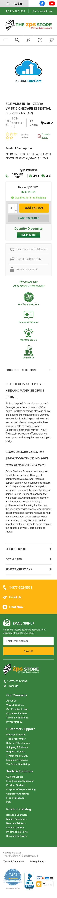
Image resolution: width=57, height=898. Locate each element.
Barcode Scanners (16, 814)
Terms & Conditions (17, 717)
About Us (11, 700)
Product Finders (15, 785)
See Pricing (28, 235)
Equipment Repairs (17, 759)
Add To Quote (29, 218)
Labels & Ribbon (15, 827)
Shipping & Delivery (17, 747)
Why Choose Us (15, 705)
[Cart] (51, 40)
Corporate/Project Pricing (21, 789)
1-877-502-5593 (18, 176)
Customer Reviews (16, 713)
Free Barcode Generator (20, 781)
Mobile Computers (16, 819)
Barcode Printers (16, 823)
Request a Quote (15, 751)
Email (36, 176)
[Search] (16, 40)
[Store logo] (21, 670)
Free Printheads (15, 798)
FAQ (8, 802)
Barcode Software (16, 835)
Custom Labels (14, 776)
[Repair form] (28, 40)
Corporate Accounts (17, 793)
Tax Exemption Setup (18, 764)
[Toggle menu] (5, 40)
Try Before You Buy (17, 755)
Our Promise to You (42, 11)
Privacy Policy (14, 722)
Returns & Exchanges (18, 743)
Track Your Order (16, 738)
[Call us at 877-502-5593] (5, 681)
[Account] (39, 40)
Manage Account (16, 734)
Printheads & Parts (17, 831)
